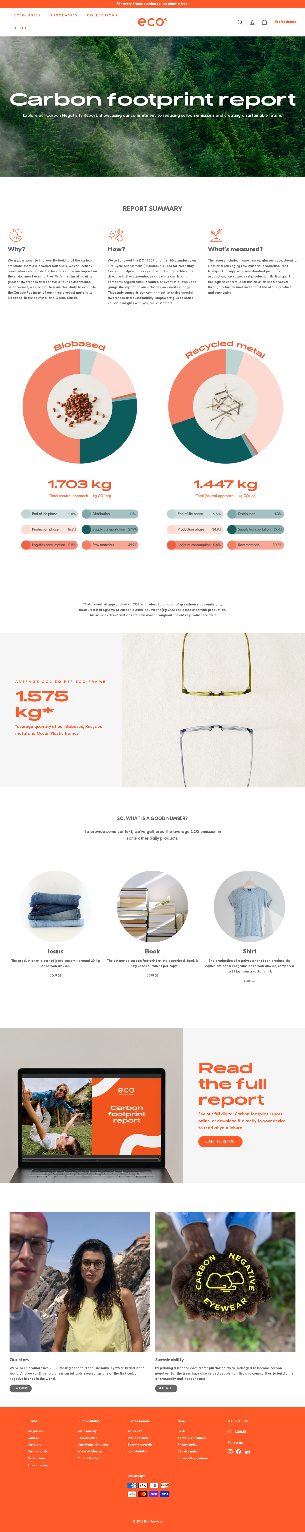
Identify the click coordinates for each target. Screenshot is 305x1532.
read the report (220, 1142)
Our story (34, 1444)
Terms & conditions (192, 1438)
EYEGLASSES (27, 15)
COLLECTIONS (102, 15)
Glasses (33, 1438)
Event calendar (138, 1438)
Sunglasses (35, 1431)
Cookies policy (188, 1451)
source (55, 975)
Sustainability (87, 1431)
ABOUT (22, 28)
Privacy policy (187, 1444)
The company (37, 1465)
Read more (20, 1388)
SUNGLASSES (63, 15)
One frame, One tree (93, 1444)
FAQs (181, 1431)
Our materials (37, 1451)
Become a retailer (140, 1444)
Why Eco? (134, 1431)
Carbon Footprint (90, 1458)
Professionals (285, 22)
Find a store (36, 1458)
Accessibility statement (195, 1458)
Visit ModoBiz (137, 1451)
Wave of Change (89, 1451)
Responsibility (87, 1438)
